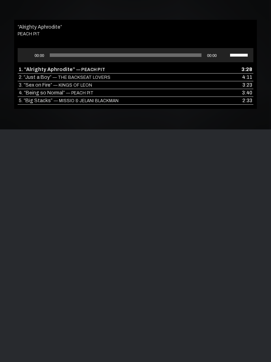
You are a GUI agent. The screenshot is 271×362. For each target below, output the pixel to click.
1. (62, 69)
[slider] (240, 54)
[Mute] (224, 55)
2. (64, 77)
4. (56, 92)
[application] (135, 55)
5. (69, 100)
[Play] (26, 55)
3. (55, 85)
